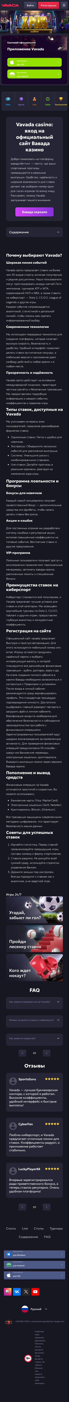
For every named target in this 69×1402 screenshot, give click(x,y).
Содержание (28, 1237)
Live (25, 1228)
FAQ (47, 1237)
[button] (64, 22)
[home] (10, 5)
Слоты (11, 1228)
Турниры (56, 1228)
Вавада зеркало (34, 212)
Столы (39, 1228)
